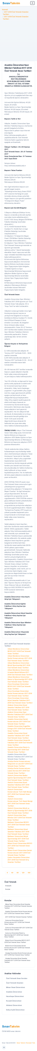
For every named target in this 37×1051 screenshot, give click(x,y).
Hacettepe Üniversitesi (15, 996)
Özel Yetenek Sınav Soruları (16, 978)
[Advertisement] (18, 39)
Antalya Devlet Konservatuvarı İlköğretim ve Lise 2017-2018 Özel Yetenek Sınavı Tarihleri (20, 763)
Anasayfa (8, 886)
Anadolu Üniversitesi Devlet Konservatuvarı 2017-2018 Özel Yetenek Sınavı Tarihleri (19, 721)
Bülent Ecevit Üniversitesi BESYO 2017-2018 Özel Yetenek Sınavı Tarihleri (20, 845)
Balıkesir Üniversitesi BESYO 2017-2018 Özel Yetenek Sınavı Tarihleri (19, 824)
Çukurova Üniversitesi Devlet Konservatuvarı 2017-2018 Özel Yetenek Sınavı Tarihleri (17, 922)
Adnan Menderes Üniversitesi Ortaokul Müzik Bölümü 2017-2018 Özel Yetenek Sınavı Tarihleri (20, 672)
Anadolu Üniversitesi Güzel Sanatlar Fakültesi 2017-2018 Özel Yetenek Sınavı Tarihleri (18, 735)
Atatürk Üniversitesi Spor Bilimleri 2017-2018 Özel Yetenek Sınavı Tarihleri (20, 817)
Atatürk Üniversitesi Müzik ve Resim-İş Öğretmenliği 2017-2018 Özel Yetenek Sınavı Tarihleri (20, 810)
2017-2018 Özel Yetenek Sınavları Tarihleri (18, 917)
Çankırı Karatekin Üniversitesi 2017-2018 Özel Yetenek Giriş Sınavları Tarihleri (19, 860)
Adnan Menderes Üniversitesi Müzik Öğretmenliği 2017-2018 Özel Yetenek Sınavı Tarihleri (19, 665)
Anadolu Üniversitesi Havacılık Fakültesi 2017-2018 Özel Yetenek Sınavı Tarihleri (20, 742)
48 (12, 873)
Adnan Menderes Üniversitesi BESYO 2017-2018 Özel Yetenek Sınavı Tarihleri (19, 651)
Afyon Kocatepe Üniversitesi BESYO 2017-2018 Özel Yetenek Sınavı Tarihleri (19, 686)
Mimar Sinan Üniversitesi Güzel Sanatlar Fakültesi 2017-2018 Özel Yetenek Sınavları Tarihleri (18, 906)
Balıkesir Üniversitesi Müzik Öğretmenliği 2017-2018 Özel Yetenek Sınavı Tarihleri (18, 838)
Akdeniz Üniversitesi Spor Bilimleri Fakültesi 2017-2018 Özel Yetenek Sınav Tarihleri (20, 714)
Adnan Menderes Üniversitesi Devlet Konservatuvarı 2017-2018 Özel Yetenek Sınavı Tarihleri (20, 658)
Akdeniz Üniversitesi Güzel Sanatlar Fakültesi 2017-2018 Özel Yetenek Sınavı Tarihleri (18, 707)
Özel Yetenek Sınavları (14, 983)
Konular (7, 889)
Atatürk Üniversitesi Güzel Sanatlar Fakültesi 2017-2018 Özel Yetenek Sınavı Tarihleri (18, 785)
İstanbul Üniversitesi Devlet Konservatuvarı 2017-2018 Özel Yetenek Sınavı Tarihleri (18, 912)
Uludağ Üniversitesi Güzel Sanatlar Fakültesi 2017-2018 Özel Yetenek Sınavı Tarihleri (17, 960)
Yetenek (5, 10)
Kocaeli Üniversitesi (13, 1001)
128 (23, 873)
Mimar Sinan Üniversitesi (15, 987)
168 (29, 873)
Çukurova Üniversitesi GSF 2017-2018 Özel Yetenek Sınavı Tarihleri (18, 928)
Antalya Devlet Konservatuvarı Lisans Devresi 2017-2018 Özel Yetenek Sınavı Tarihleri (19, 771)
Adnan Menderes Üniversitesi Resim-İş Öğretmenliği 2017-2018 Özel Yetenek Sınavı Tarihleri (20, 679)
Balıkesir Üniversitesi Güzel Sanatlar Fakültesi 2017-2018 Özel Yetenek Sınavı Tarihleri (18, 831)
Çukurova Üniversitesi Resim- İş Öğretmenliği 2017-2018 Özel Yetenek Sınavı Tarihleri (16, 935)
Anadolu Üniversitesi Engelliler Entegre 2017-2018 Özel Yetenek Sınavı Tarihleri (19, 728)
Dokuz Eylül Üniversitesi (15, 1010)
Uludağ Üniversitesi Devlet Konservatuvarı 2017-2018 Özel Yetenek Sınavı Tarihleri (18, 954)
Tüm (33, 1043)
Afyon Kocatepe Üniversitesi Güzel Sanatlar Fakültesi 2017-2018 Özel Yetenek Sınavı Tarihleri (20, 700)
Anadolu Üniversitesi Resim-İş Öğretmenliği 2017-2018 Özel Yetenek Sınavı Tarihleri (19, 749)
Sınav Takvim (21, 1043)
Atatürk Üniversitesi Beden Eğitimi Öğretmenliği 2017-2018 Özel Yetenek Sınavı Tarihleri (19, 778)
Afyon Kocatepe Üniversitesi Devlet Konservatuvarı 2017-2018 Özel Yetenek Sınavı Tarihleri (20, 693)
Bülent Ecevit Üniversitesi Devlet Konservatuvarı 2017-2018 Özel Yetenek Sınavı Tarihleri (20, 853)
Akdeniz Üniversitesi (14, 1005)
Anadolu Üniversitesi (14, 992)
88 (18, 873)
